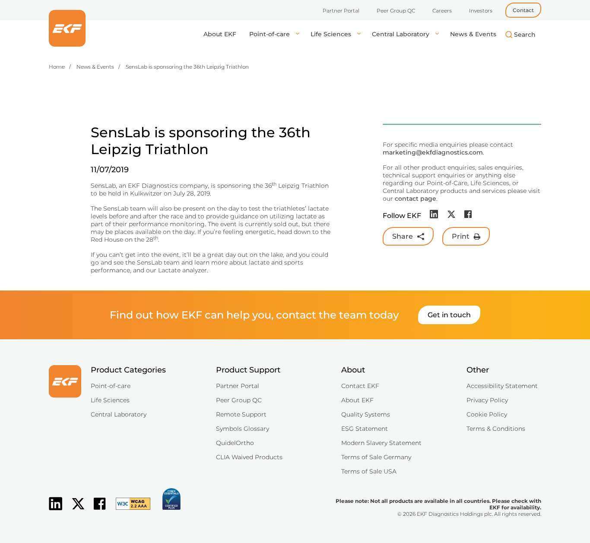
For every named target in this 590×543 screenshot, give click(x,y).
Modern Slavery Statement (381, 443)
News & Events (473, 34)
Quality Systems (365, 414)
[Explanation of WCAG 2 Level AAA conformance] (128, 511)
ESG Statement (364, 429)
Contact (523, 10)
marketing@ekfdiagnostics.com (433, 152)
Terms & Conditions (495, 429)
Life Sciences (332, 34)
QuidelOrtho (235, 443)
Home (57, 66)
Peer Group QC (396, 10)
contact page (415, 198)
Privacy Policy (487, 400)
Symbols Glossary (242, 429)
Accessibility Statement (502, 386)
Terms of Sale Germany (376, 457)
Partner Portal (341, 10)
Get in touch (449, 315)
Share (402, 236)
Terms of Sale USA (369, 471)
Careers (442, 10)
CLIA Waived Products (249, 457)
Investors (480, 10)
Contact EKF (360, 386)
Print (460, 236)
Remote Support (241, 414)
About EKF (219, 34)
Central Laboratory (401, 34)
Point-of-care (270, 34)
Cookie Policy (486, 414)
